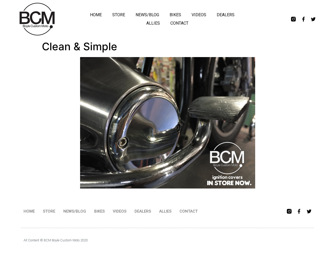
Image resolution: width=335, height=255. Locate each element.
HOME (96, 14)
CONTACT (179, 23)
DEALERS (225, 14)
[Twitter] (313, 19)
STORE (118, 14)
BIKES (175, 14)
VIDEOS (199, 14)
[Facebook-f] (303, 19)
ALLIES (153, 23)
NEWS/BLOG (147, 14)
